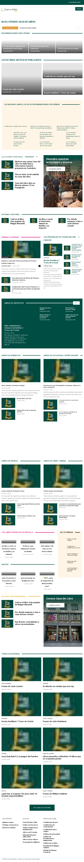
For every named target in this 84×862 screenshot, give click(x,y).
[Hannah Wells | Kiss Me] (8, 403)
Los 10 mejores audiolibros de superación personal (68, 412)
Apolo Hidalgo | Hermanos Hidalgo (13, 385)
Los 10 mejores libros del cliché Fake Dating (71, 143)
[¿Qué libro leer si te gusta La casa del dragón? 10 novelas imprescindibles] (8, 135)
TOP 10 (4, 791)
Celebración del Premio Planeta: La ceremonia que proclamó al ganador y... (26, 289)
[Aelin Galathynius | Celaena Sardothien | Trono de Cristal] (16, 314)
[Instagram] (3, 2)
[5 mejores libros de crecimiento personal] (50, 404)
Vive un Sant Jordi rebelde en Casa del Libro (27, 175)
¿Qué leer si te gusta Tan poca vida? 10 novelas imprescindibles (41, 127)
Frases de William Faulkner (55, 794)
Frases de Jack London (28, 28)
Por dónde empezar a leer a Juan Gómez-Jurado (74, 222)
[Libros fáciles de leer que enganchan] (42, 45)
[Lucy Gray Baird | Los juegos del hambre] (63, 568)
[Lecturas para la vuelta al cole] (8, 520)
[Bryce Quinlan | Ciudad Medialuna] (67, 264)
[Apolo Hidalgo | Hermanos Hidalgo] (21, 370)
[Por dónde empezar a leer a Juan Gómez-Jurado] (62, 220)
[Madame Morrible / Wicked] (34, 310)
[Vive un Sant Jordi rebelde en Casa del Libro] (7, 176)
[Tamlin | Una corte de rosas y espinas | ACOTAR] (60, 317)
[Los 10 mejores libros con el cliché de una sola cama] (34, 144)
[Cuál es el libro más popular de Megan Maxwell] (5, 220)
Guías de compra (48, 753)
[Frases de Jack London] (63, 539)
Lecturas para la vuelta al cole (26, 516)
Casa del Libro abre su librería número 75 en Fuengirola (25, 185)
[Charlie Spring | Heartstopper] (63, 476)
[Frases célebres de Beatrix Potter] (21, 476)
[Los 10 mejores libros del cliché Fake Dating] (61, 144)
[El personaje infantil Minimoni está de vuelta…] (8, 508)
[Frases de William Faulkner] (63, 777)
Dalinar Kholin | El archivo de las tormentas (45, 316)
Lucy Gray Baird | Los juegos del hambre (72, 569)
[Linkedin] (72, 818)
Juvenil (69, 566)
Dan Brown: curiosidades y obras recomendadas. (27, 623)
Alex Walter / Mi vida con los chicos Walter (47, 548)
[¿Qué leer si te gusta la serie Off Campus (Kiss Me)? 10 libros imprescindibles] (68, 115)
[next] (80, 28)
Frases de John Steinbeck (71, 562)
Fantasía (46, 257)
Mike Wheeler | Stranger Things (70, 308)
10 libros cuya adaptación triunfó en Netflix (28, 548)
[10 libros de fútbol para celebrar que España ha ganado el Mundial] (34, 135)
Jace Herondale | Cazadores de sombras (77, 271)
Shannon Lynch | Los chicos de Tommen (76, 256)
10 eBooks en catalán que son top (15, 126)
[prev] (77, 28)
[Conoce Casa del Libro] (63, 621)
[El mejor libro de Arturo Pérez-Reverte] (8, 144)
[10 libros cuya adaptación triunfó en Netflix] (28, 539)
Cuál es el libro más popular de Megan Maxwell (17, 221)
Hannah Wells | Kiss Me (24, 398)
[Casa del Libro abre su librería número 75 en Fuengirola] (7, 186)
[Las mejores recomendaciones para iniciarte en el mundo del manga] (50, 508)
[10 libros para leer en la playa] (69, 45)
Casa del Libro (7, 51)
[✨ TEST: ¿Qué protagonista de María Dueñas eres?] (47, 571)
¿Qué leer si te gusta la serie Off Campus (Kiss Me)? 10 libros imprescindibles (67, 128)
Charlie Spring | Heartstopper (53, 491)
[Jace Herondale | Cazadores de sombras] (67, 271)
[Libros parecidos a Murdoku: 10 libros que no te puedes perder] (63, 739)
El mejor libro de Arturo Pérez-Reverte (19, 143)
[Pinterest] (76, 818)
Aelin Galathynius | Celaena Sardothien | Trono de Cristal (13, 328)
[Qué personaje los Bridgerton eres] (28, 571)
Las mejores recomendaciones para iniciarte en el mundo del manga (70, 504)
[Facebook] (65, 818)
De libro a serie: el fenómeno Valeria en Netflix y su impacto (46, 223)
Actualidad (5, 257)
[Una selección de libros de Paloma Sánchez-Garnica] (6, 280)
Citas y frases (72, 537)
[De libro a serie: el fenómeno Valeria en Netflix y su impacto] (33, 220)
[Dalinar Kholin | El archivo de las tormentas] (34, 317)
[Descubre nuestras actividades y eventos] (63, 181)
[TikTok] (8, 2)
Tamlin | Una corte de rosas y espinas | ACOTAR (71, 316)
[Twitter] (13, 2)
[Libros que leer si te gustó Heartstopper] (50, 520)
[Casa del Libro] (9, 11)
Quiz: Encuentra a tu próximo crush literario (9, 580)
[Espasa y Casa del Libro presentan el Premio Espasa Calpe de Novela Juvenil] (21, 249)
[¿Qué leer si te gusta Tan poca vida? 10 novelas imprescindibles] (41, 115)
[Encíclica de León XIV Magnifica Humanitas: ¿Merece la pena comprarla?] (63, 370)
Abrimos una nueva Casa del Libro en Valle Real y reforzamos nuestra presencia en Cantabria (27, 164)
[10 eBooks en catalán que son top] (15, 115)
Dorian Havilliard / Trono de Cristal (52, 261)
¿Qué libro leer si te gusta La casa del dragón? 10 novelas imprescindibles (77, 247)
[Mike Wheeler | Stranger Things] (60, 310)
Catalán (69, 544)
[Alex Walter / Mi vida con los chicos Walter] (47, 539)
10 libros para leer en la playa (68, 48)
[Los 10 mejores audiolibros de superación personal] (50, 416)
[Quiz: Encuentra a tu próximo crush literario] (9, 571)
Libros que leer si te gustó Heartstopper (67, 516)
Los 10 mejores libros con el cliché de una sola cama (46, 143)
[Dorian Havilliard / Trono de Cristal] (53, 250)
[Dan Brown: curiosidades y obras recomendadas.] (7, 623)
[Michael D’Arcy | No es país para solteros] (8, 415)
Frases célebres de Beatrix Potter (13, 491)
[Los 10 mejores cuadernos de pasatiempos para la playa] (15, 45)
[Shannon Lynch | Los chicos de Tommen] (67, 256)
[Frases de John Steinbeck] (63, 561)
